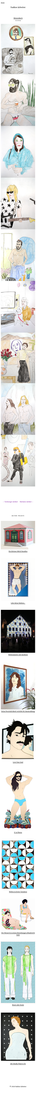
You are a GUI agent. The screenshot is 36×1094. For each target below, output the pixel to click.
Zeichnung (18, 20)
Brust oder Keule (18, 1005)
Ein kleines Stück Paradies (18, 551)
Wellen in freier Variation (18, 892)
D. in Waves (18, 832)
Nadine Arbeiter (18, 7)
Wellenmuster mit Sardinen (18, 655)
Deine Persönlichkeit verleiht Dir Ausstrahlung (18, 711)
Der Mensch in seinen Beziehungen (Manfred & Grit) (18, 934)
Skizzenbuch (18, 18)
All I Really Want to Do (18, 1064)
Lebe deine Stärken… (18, 603)
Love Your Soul (18, 762)
